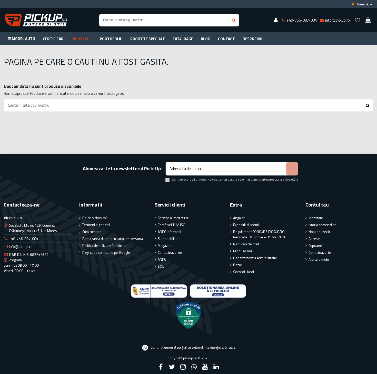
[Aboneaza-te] (292, 169)
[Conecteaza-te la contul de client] (275, 20)
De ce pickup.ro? (95, 217)
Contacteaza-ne (170, 252)
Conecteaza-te (320, 252)
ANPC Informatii (169, 231)
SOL (161, 266)
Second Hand (243, 271)
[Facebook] (161, 367)
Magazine (165, 245)
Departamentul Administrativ (255, 257)
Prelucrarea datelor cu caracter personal (113, 238)
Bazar (237, 264)
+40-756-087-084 (23, 238)
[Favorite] (357, 20)
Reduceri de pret (246, 244)
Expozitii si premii (246, 224)
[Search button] (233, 20)
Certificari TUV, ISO (171, 224)
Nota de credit (319, 231)
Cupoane (315, 245)
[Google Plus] (194, 367)
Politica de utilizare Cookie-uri (104, 245)
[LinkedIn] (216, 367)
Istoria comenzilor (322, 224)
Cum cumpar (91, 231)
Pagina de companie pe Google (106, 252)
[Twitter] (172, 367)
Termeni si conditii (96, 224)
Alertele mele (319, 259)
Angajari (239, 217)
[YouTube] (205, 367)
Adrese (314, 238)
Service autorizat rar (173, 217)
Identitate (316, 217)
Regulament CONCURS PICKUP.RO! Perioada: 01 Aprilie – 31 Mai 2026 (259, 234)
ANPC (162, 259)
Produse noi (242, 251)
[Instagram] (183, 367)
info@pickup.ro (21, 246)
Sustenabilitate (169, 238)
